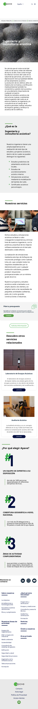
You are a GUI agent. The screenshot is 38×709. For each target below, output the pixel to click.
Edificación (5, 650)
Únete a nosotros (28, 629)
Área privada (26, 636)
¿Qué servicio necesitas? (26, 594)
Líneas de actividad (20, 21)
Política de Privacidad (19, 695)
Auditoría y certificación (25, 614)
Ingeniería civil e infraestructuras (7, 660)
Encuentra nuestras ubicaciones (8, 608)
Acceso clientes (19, 698)
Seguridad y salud (8, 653)
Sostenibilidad (6, 642)
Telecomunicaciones (8, 664)
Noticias (24, 622)
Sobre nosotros (8, 593)
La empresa (6, 600)
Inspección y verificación (25, 602)
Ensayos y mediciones (28, 606)
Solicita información (19, 326)
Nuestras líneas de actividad (9, 622)
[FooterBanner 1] (19, 685)
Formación (24, 618)
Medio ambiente (7, 639)
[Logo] (8, 6)
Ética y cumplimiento (9, 612)
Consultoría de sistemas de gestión (8, 646)
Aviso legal (19, 692)
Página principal (6, 21)
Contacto (8, 315)
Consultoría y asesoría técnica (28, 610)
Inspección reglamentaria (6, 631)
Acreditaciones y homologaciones (7, 604)
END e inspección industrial (8, 635)
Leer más (19, 390)
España (19, 4)
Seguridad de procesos (9, 656)
